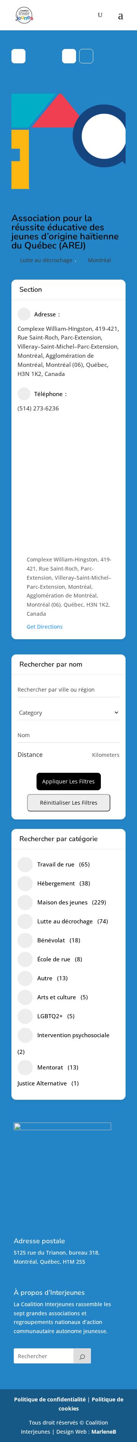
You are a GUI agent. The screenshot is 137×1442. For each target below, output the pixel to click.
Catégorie (30, 712)
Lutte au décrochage (46, 260)
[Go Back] (18, 56)
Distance (30, 754)
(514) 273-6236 (38, 408)
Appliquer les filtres (68, 781)
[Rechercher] (82, 1355)
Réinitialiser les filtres (68, 802)
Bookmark (86, 56)
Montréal (99, 260)
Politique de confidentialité (50, 1399)
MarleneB (103, 1431)
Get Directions (45, 626)
